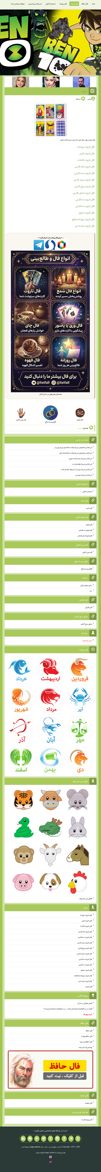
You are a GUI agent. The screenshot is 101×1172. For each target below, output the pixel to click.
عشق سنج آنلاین (86, 624)
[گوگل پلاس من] (36, 1139)
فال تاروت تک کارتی (84, 166)
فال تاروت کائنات (85, 159)
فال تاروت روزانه (85, 146)
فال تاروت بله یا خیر (84, 225)
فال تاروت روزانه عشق (83, 219)
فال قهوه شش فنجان (85, 535)
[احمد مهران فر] (81, 82)
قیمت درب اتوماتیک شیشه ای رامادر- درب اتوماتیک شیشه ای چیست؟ (68, 1008)
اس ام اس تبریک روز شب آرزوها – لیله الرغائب (76, 469)
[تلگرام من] (71, 1139)
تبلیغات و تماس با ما (17, 4)
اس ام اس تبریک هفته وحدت (82, 464)
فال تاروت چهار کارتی (84, 179)
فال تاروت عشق (86, 212)
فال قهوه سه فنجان (85, 530)
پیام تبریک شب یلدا (85, 1047)
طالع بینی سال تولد (85, 898)
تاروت (84, 91)
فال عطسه (88, 1103)
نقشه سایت (40, 1152)
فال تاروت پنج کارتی (84, 186)
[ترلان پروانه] (51, 82)
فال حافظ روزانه (86, 1036)
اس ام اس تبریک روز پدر (83, 475)
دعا (91, 591)
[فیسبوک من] (64, 1139)
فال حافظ (85, 4)
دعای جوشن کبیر (86, 585)
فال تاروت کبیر (86, 153)
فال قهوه (89, 524)
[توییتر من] (43, 1139)
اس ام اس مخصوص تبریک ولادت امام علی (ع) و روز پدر (73, 447)
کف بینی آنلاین (87, 552)
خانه (93, 4)
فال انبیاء (89, 508)
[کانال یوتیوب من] (30, 1139)
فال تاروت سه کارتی (84, 173)
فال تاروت (74, 4)
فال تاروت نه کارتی (85, 199)
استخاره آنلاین (50, 4)
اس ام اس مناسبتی (35, 4)
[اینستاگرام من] (57, 1139)
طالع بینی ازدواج (86, 569)
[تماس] (50, 1139)
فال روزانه (63, 4)
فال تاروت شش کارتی (83, 192)
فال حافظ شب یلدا (86, 1042)
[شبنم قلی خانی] (20, 82)
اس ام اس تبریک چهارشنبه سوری (80, 458)
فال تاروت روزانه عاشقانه (83, 975)
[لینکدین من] (23, 1139)
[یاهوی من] (77, 1139)
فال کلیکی (88, 607)
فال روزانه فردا (87, 1119)
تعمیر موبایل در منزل (84, 1003)
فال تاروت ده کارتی (84, 206)
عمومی (80, 428)
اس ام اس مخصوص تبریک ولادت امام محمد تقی (75, 453)
